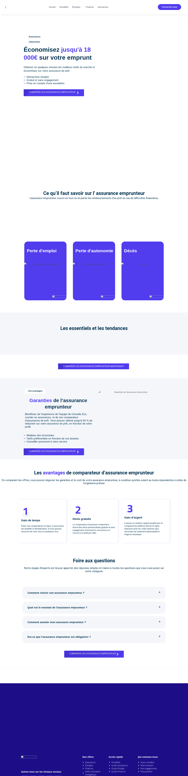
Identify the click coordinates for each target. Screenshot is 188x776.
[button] (94, 592)
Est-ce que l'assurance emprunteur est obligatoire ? (59, 636)
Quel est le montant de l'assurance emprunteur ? (57, 607)
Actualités (63, 7)
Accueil (52, 7)
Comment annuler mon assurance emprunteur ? (56, 622)
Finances (90, 7)
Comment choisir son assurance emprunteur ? (55, 592)
